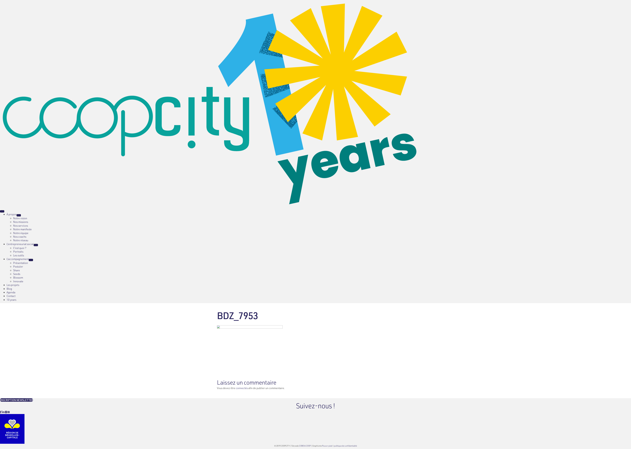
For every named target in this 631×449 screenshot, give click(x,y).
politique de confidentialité (345, 445)
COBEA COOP (305, 445)
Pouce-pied (327, 445)
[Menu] (2, 211)
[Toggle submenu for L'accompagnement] (31, 260)
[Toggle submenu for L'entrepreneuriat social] (36, 245)
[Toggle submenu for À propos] (19, 215)
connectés (242, 388)
